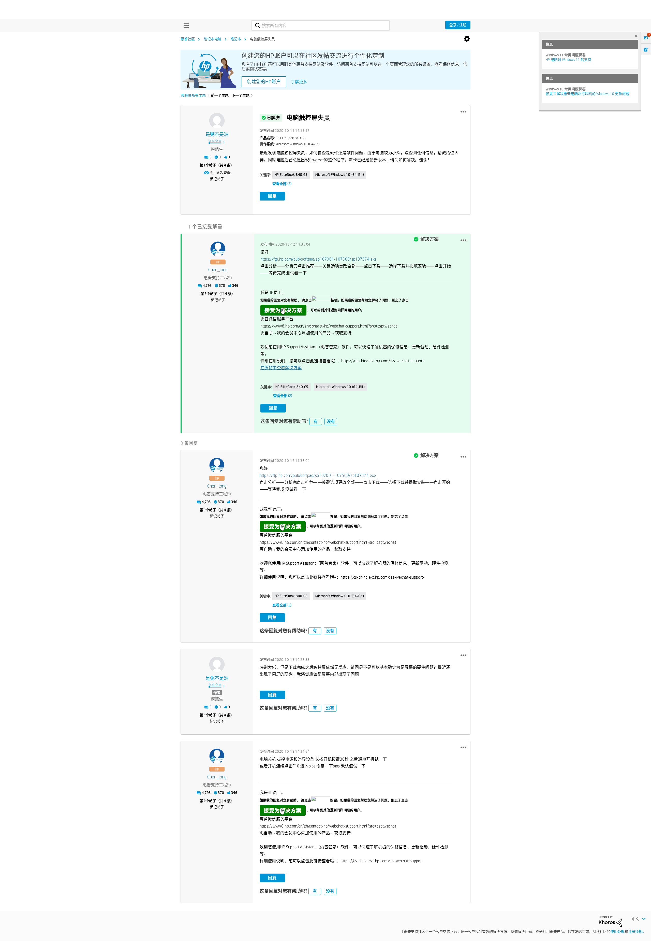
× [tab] (636, 36)
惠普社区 (188, 39)
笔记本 (235, 39)
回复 (272, 196)
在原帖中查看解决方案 (281, 367)
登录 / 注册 (457, 25)
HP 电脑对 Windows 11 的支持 (568, 59)
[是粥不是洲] (217, 120)
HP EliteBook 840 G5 (291, 174)
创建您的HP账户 (264, 81)
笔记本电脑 (212, 39)
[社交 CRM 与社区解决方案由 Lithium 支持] (610, 921)
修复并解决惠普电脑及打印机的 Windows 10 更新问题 (587, 93)
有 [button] (316, 421)
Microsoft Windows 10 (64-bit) (339, 174)
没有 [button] (331, 421)
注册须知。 (637, 931)
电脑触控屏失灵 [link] (262, 39)
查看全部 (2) (281, 183)
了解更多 (299, 82)
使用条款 (617, 931)
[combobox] (320, 25)
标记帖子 (217, 179)
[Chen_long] (218, 249)
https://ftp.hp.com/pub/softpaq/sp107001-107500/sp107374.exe (318, 259)
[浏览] (185, 25)
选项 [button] (467, 39)
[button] (463, 112)
